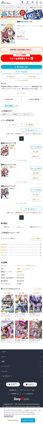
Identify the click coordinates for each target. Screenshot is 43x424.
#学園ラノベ (16, 114)
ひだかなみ (22, 315)
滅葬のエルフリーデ (22, 7)
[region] (21, 415)
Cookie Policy (8, 416)
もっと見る (23, 93)
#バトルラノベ (28, 114)
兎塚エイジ (10, 342)
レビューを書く (21, 33)
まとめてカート (33, 130)
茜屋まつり (7, 227)
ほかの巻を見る (23, 80)
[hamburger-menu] (40, 2)
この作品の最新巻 (33, 99)
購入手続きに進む (22, 67)
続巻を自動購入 (9, 106)
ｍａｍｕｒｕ (20, 227)
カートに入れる (23, 71)
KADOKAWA (20, 275)
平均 (12, 238)
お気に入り (12, 76)
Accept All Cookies (28, 420)
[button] (27, 393)
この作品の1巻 (8, 99)
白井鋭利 (37, 315)
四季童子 (8, 315)
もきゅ (22, 342)
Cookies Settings (13, 420)
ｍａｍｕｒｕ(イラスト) (31, 26)
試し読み (33, 76)
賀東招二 (3, 315)
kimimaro (17, 342)
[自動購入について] (16, 106)
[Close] (40, 410)
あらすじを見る (22, 160)
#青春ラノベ (5, 114)
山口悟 (17, 315)
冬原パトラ (4, 342)
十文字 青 (31, 315)
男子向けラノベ (10, 7)
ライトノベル (8, 21)
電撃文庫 (19, 271)
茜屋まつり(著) (21, 26)
